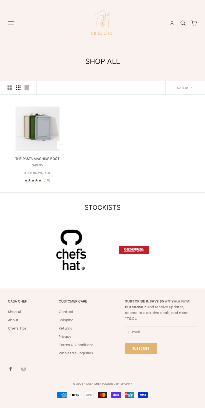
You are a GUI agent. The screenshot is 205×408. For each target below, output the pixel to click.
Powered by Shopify (117, 383)
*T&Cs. (131, 318)
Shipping (66, 320)
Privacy (65, 336)
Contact (66, 311)
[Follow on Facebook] (10, 368)
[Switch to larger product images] (10, 87)
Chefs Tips (17, 328)
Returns (65, 328)
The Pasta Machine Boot (37, 159)
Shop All (15, 311)
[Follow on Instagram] (23, 368)
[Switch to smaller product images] (18, 87)
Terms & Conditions (76, 344)
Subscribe (141, 348)
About (13, 320)
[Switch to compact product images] (26, 87)
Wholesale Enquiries (76, 353)
